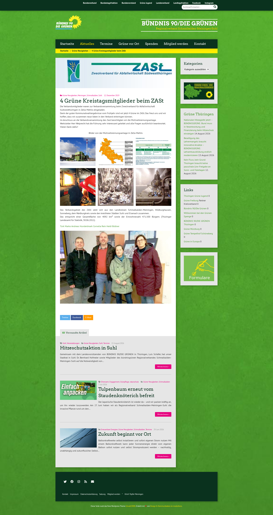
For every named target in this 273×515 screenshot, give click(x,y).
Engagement (114, 382)
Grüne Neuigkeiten (80, 50)
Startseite (67, 44)
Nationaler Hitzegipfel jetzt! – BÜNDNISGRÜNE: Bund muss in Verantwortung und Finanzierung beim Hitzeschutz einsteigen (199, 126)
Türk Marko (65, 226)
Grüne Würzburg (192, 228)
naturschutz (134, 382)
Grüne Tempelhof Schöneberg (198, 233)
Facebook (196, 3)
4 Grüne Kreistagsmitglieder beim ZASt (112, 100)
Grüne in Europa (192, 241)
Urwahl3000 (130, 506)
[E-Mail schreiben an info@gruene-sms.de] (92, 481)
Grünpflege (124, 382)
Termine (106, 44)
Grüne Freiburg (191, 200)
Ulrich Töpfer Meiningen (134, 494)
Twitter (65, 317)
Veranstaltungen (73, 343)
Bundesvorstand (129, 3)
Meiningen (82, 95)
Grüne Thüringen (199, 114)
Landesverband (162, 3)
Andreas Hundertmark (82, 226)
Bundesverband (90, 3)
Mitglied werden (176, 44)
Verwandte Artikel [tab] (76, 332)
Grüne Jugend (146, 3)
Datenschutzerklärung (89, 494)
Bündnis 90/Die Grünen (180, 23)
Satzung (102, 494)
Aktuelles (87, 44)
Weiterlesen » (163, 367)
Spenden (151, 44)
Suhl (100, 95)
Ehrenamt (105, 382)
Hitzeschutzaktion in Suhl (88, 348)
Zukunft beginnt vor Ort (124, 434)
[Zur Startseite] (68, 28)
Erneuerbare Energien (109, 429)
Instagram (209, 3)
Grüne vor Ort (129, 44)
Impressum (74, 494)
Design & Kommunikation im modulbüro (166, 506)
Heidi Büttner (112, 226)
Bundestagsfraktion (109, 3)
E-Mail (88, 317)
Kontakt (200, 44)
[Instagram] (79, 481)
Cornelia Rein (99, 226)
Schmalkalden (92, 95)
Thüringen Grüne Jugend (196, 195)
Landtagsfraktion (180, 3)
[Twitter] (65, 481)
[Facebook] (72, 481)
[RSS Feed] (85, 481)
